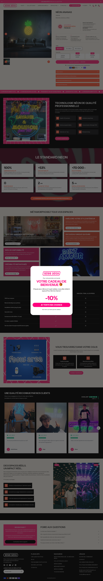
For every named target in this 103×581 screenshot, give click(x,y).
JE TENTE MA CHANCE (51, 305)
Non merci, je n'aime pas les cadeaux (51, 309)
